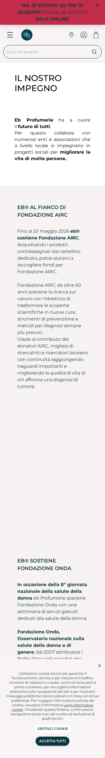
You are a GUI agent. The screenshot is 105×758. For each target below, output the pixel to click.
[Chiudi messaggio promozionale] (97, 5)
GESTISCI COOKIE (52, 728)
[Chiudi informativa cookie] (99, 665)
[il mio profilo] (83, 34)
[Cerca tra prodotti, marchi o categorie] (94, 52)
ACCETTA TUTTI (52, 741)
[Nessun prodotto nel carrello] (96, 34)
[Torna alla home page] (29, 35)
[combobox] (45, 51)
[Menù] (10, 35)
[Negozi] (71, 34)
